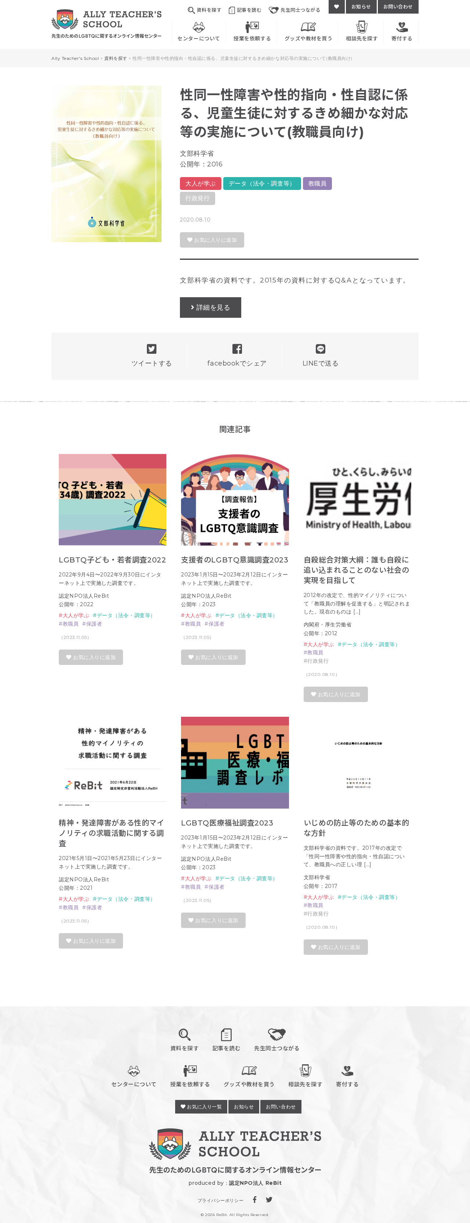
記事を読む (249, 10)
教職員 (317, 183)
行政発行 (197, 198)
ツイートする (151, 363)
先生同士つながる (300, 10)
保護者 (94, 624)
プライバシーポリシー (220, 1200)
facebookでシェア (237, 363)
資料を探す (209, 10)
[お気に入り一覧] (337, 7)
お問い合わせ (398, 7)
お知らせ (361, 7)
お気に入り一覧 (204, 1106)
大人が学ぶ (200, 183)
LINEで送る (321, 363)
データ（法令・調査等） (262, 183)
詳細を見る (213, 307)
